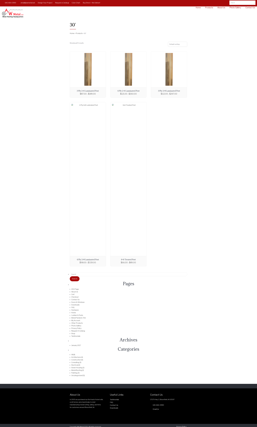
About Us (221, 8)
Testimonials (75, 336)
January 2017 (76, 345)
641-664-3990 (10, 3)
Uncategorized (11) (78, 375)
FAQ (72, 307)
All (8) (73, 355)
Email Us (156, 409)
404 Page (75, 289)
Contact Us (250, 8)
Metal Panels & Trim (78, 318)
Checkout (75, 297)
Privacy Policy (76, 328)
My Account (75, 320)
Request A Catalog (78, 331)
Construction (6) (77, 360)
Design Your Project (45, 3)
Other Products (77, 323)
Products (209, 8)
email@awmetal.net (28, 3)
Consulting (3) (76, 362)
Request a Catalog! (62, 3)
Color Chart (76, 3)
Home (198, 8)
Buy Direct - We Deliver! (91, 3)
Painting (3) (75, 373)
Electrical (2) (75, 365)
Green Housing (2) (77, 368)
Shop (73, 333)
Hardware (75, 310)
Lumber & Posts (77, 315)
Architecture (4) (77, 357)
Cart (72, 294)
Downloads (75, 305)
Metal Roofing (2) (77, 370)
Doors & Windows (78, 302)
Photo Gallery (235, 8)
